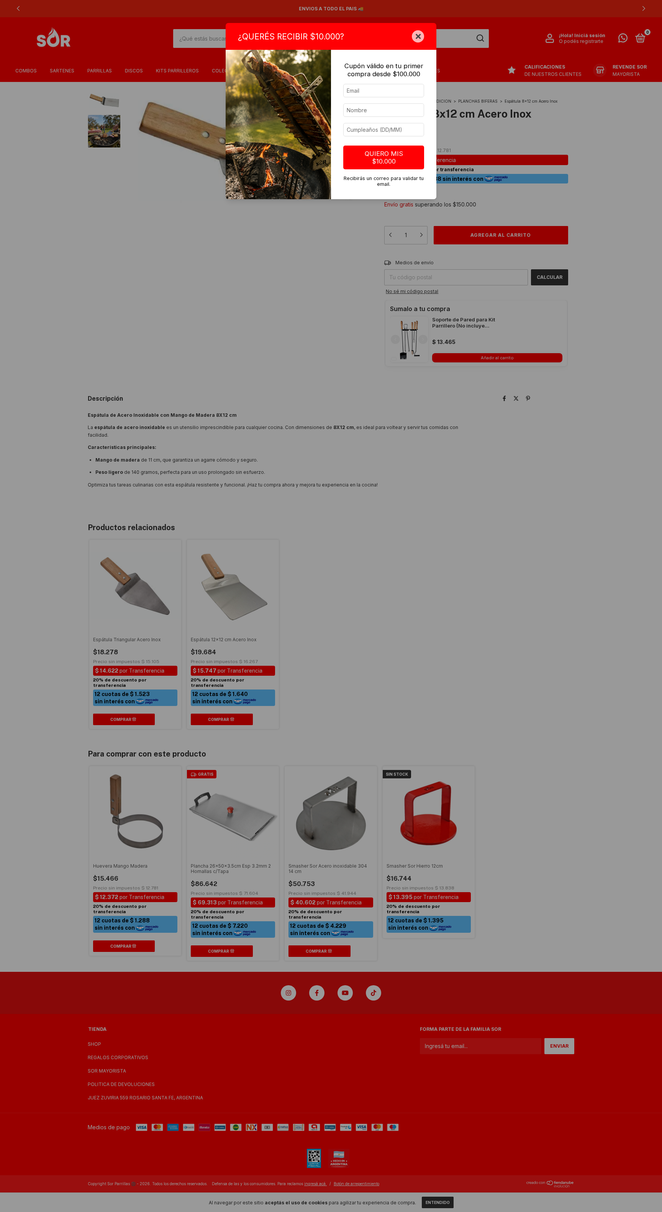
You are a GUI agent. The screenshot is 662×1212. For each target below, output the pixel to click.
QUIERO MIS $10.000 (384, 157)
